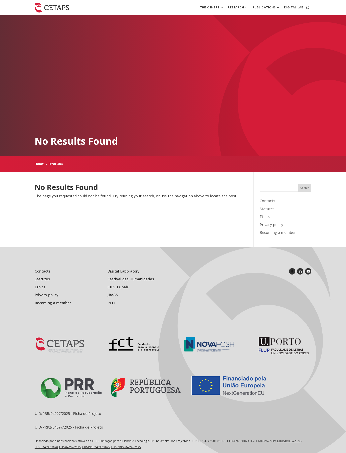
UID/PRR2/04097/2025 (126, 447)
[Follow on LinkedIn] (300, 271)
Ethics (265, 216)
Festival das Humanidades (131, 279)
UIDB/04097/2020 (289, 441)
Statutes (267, 208)
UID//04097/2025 (96, 447)
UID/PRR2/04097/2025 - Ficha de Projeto (69, 427)
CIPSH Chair (118, 287)
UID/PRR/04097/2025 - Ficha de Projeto (68, 413)
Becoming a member (278, 232)
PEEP (112, 302)
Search (304, 188)
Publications (264, 7)
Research (236, 7)
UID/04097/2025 (70, 447)
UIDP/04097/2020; (46, 447)
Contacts (267, 200)
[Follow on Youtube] (308, 271)
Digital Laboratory (124, 271)
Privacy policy (271, 224)
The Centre (209, 7)
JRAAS (113, 294)
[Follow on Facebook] (292, 271)
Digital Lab (294, 7)
